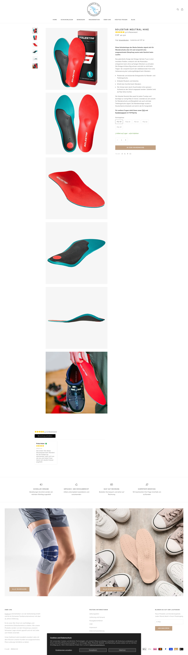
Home (55, 19)
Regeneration (94, 19)
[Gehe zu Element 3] (35, 45)
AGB (90, 624)
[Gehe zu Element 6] (35, 66)
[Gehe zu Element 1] (35, 30)
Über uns (107, 19)
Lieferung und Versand (97, 617)
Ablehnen (122, 650)
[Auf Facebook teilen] (122, 154)
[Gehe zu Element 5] (35, 59)
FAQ (143, 110)
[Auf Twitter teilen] (125, 154)
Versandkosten (124, 40)
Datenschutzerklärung (96, 631)
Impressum (93, 627)
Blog (133, 19)
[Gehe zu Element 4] (35, 52)
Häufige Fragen (121, 19)
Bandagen (81, 19)
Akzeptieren (93, 650)
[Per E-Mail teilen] (130, 154)
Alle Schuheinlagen (113, 589)
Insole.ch (8, 614)
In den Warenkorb (135, 147)
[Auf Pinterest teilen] (127, 154)
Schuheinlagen (67, 19)
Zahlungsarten (94, 614)
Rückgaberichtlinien (96, 621)
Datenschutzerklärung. (97, 645)
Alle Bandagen (19, 589)
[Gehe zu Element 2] (35, 37)
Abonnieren (163, 628)
